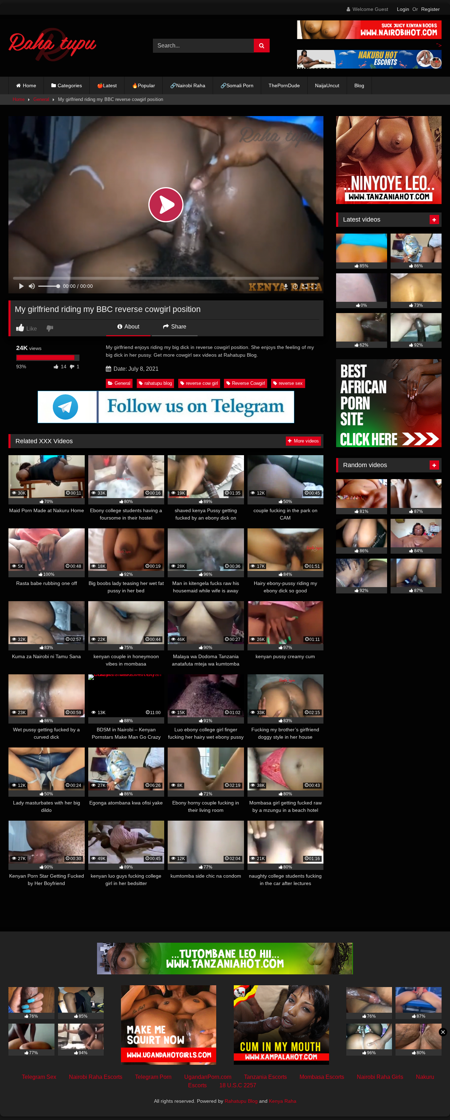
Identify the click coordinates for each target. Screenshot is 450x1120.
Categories (70, 85)
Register (430, 9)
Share (178, 327)
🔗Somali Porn (236, 85)
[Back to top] (428, 1099)
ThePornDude (284, 85)
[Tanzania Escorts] (389, 202)
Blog (359, 85)
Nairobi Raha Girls (380, 1077)
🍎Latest (107, 85)
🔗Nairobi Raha (187, 85)
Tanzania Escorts (265, 1077)
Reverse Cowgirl (248, 383)
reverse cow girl (202, 383)
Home (29, 85)
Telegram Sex (39, 1077)
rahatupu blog (158, 383)
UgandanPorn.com (207, 1077)
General (41, 99)
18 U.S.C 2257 (237, 1085)
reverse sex (291, 383)
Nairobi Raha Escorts (95, 1077)
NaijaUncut (327, 85)
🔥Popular (143, 85)
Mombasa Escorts (322, 1077)
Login (403, 9)
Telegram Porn (153, 1077)
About (131, 327)
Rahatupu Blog (241, 1101)
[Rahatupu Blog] (52, 45)
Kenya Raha (282, 1101)
